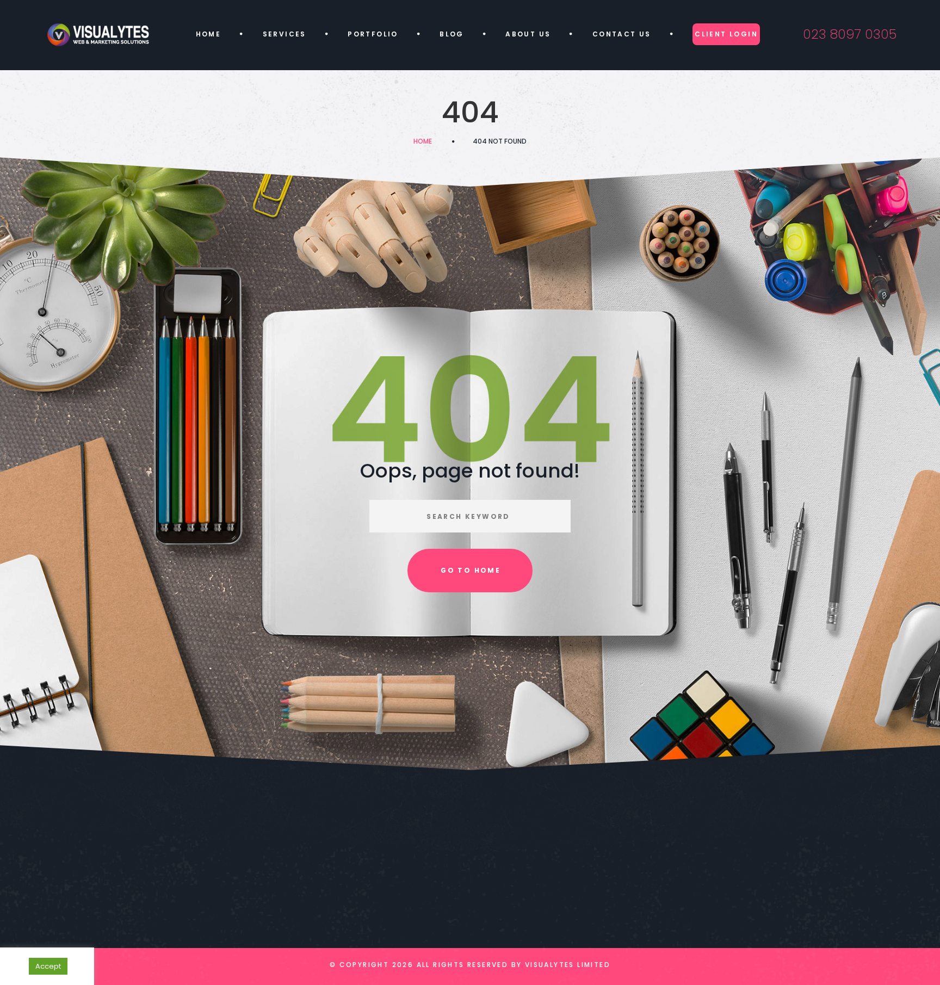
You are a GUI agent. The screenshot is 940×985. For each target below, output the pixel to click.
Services (284, 34)
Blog (452, 34)
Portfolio (373, 34)
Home (208, 34)
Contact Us (621, 34)
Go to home (470, 570)
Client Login (726, 34)
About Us (528, 34)
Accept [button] (48, 966)
